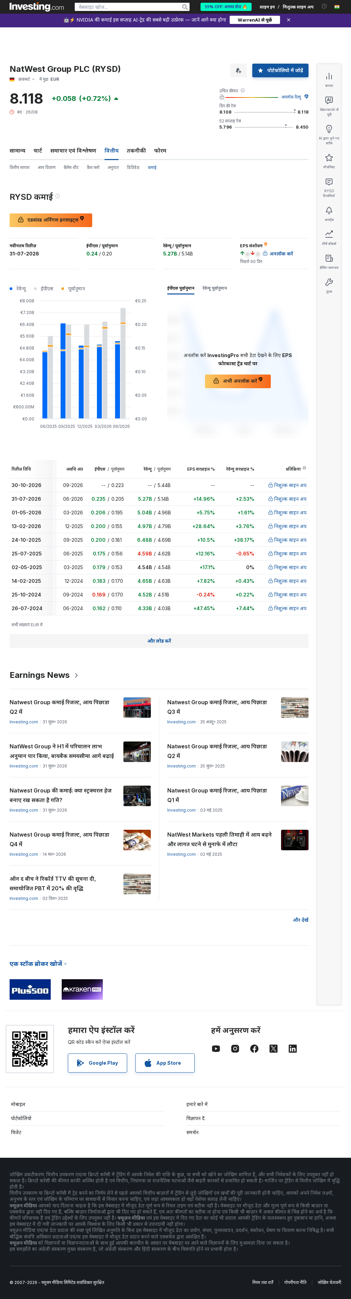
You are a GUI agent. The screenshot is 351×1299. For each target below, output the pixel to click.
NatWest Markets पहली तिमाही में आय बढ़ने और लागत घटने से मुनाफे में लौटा (219, 839)
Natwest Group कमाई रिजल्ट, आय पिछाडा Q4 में (59, 839)
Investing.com (24, 721)
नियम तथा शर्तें (262, 1282)
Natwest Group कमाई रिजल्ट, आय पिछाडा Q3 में (217, 707)
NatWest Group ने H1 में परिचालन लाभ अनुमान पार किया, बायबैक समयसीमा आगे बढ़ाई (62, 751)
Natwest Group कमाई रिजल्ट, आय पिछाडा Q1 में (217, 795)
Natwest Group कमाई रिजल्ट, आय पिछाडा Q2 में (59, 707)
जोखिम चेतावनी (329, 1282)
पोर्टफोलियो (21, 1118)
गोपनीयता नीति (295, 1282)
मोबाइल (18, 1104)
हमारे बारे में (197, 1104)
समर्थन (192, 1132)
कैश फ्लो (93, 167)
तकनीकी (136, 150)
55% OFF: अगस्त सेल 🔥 (226, 7)
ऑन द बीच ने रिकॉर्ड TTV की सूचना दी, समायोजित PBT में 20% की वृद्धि (53, 883)
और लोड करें (159, 641)
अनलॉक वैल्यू (291, 97)
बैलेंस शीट (71, 167)
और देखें (300, 920)
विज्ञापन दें (195, 1118)
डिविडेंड (133, 167)
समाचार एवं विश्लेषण (73, 150)
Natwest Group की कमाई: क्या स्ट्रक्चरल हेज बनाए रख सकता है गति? (61, 795)
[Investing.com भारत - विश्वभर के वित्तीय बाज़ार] (37, 7)
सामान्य (17, 150)
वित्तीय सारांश (19, 167)
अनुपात (113, 167)
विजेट (16, 1132)
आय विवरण (47, 167)
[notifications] (324, 6)
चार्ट (38, 150)
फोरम (160, 150)
